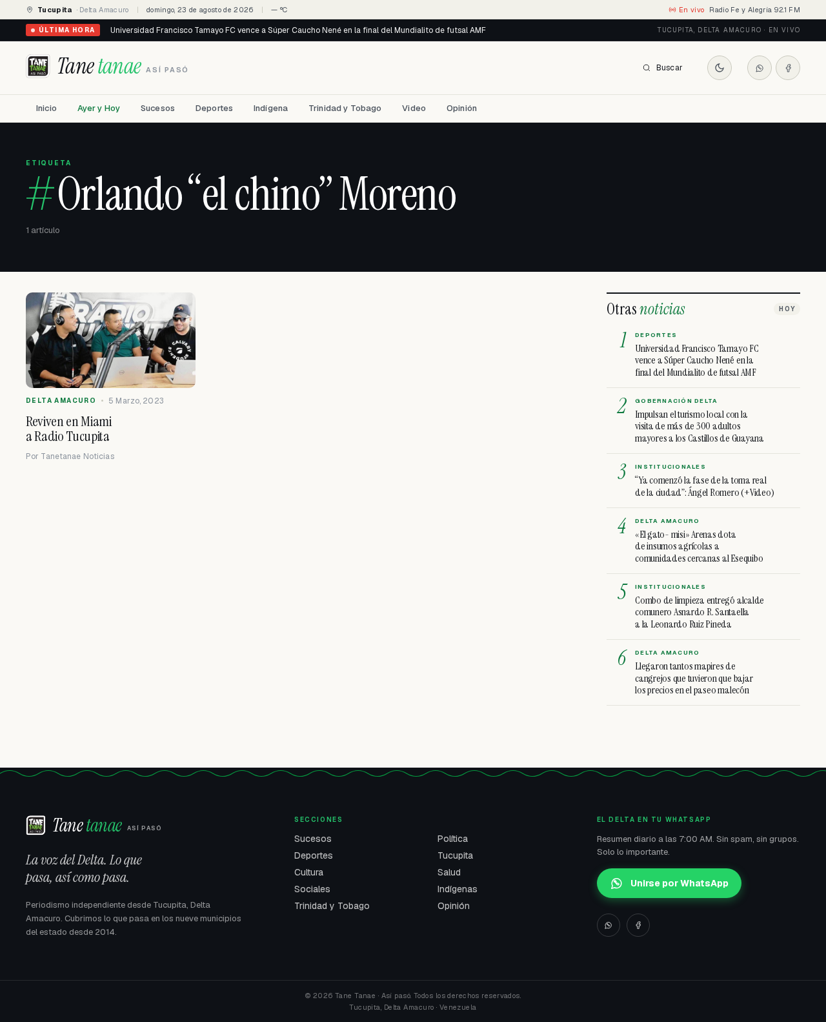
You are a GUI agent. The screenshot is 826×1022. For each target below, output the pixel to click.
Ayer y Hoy (98, 108)
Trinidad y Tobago (344, 108)
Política (453, 838)
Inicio (46, 108)
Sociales (312, 889)
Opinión (462, 108)
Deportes (214, 108)
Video (414, 108)
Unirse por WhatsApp (679, 883)
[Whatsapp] (759, 68)
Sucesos (158, 108)
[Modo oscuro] (719, 68)
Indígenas (458, 889)
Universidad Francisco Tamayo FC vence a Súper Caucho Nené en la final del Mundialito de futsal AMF (298, 30)
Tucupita (455, 855)
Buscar (669, 68)
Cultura (308, 872)
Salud (449, 872)
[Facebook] (788, 68)
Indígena (271, 108)
